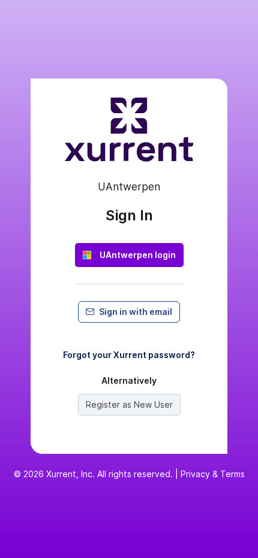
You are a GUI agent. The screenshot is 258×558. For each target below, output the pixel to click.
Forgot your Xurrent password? (129, 355)
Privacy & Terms (213, 474)
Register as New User (129, 404)
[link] (129, 255)
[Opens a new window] (129, 135)
